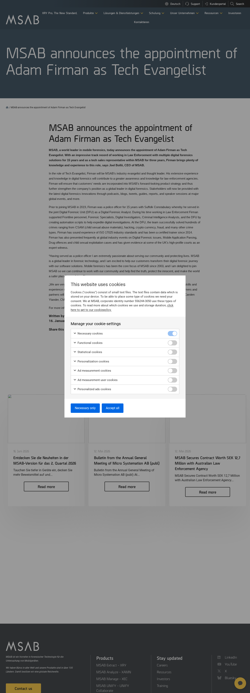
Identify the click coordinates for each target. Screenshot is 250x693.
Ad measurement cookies (94, 370)
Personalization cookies (93, 361)
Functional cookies (90, 343)
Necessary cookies (90, 333)
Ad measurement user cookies (97, 380)
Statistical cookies (89, 352)
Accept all (112, 408)
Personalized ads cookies (94, 389)
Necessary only (85, 408)
